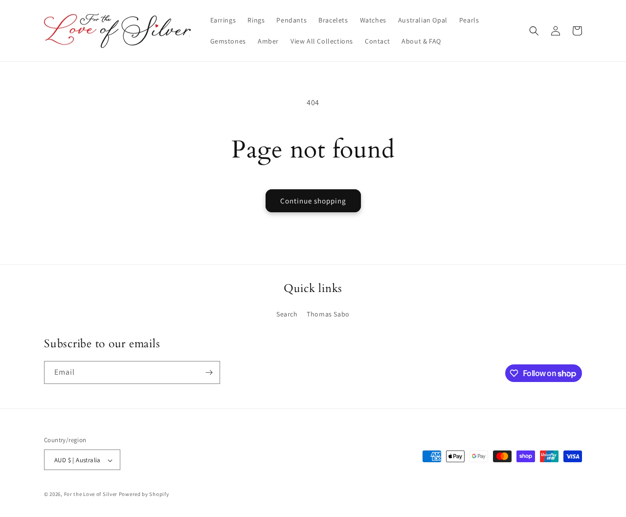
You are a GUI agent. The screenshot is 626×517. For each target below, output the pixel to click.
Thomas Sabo (328, 314)
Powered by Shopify (144, 494)
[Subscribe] (209, 372)
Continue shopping (313, 200)
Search (287, 314)
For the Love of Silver (90, 494)
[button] (534, 31)
